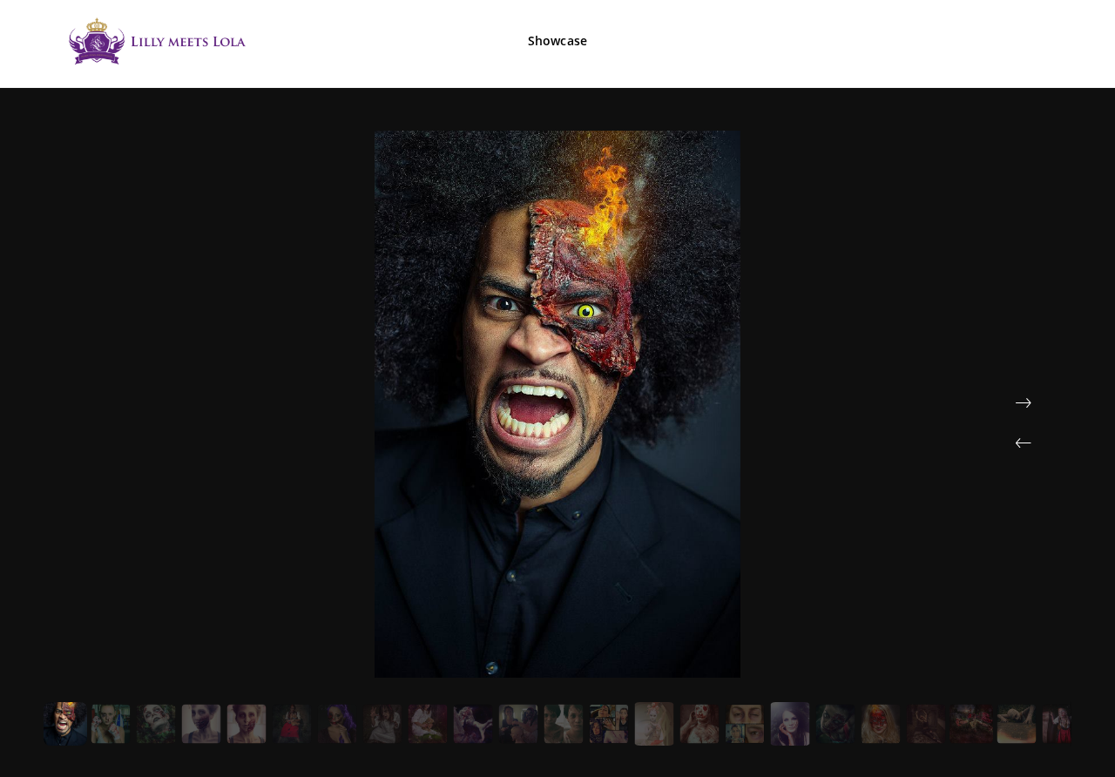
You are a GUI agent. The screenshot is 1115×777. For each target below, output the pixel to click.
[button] (1023, 443)
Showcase (557, 40)
